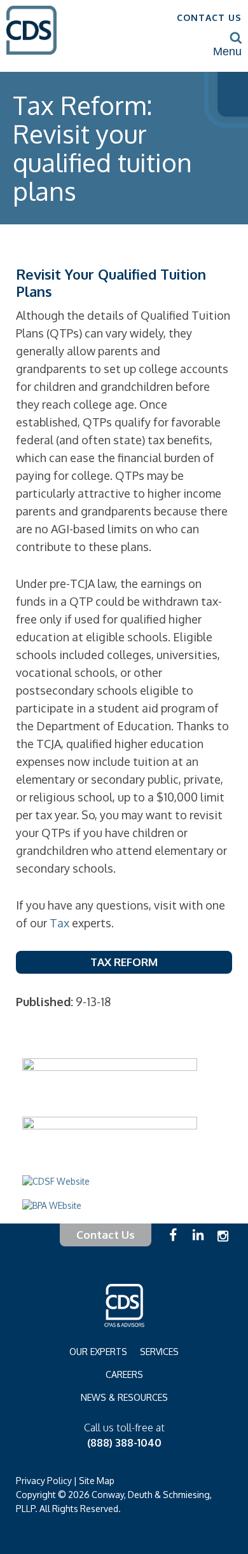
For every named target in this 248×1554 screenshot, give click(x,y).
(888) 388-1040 (124, 1442)
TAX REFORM (124, 962)
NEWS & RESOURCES (124, 1397)
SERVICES (159, 1351)
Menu (227, 51)
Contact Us (105, 1234)
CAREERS (124, 1374)
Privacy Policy (44, 1480)
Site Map (96, 1480)
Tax (59, 923)
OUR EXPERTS (98, 1351)
